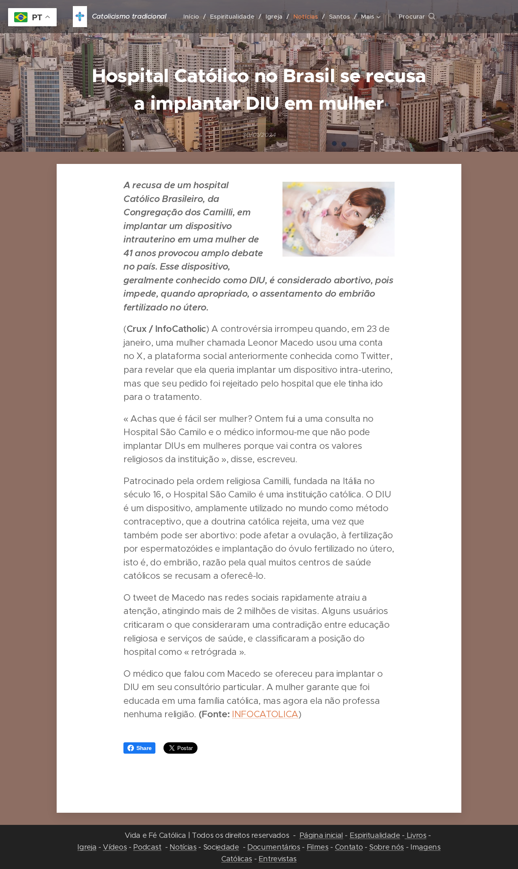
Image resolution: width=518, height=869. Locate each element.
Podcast (147, 847)
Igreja (86, 847)
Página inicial (321, 835)
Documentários (273, 847)
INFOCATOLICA (265, 714)
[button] (416, 16)
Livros (416, 835)
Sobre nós (386, 847)
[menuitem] (193, 16)
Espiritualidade (375, 835)
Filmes (318, 847)
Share (143, 748)
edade (228, 847)
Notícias (183, 847)
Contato (349, 847)
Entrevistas (278, 858)
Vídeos (115, 847)
